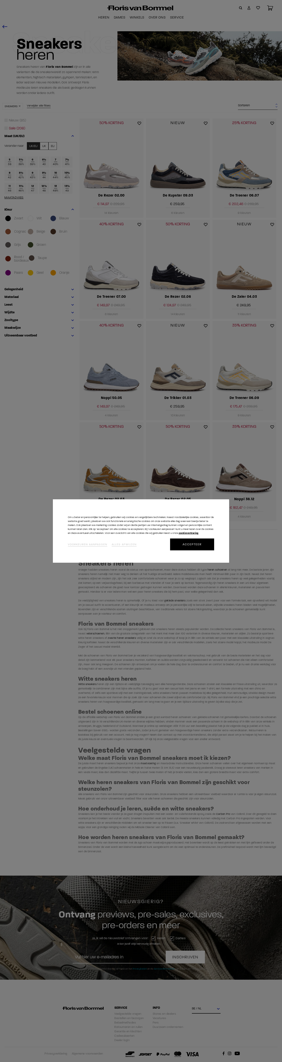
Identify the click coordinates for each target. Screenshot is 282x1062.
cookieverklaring (189, 533)
